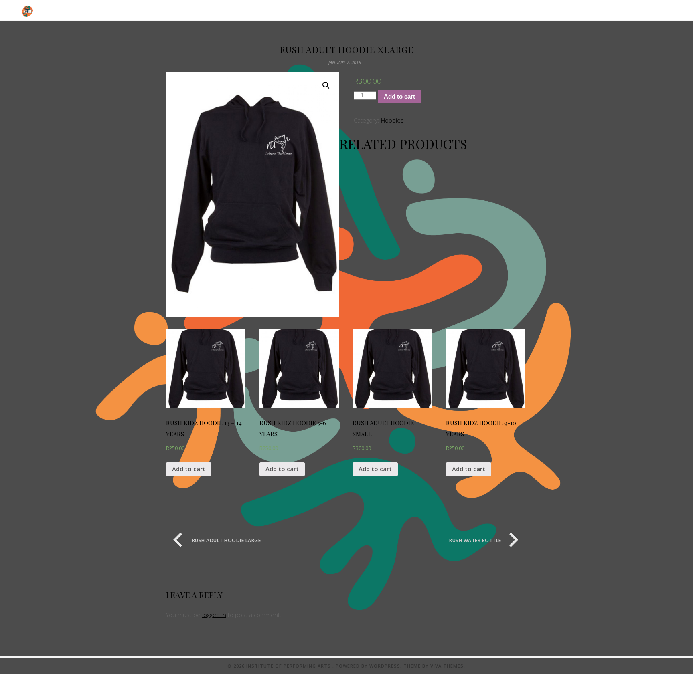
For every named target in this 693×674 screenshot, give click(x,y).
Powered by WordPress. (369, 666)
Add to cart (399, 96)
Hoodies (392, 120)
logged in (214, 615)
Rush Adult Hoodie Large (226, 540)
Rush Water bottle (475, 540)
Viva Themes (447, 666)
